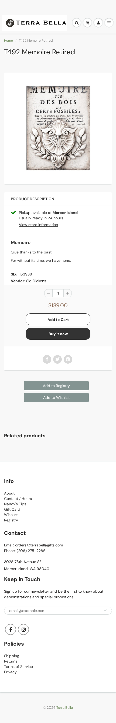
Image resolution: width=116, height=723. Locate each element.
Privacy (10, 672)
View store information (38, 224)
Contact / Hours (18, 498)
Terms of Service (18, 666)
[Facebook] (10, 629)
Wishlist (11, 514)
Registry (11, 520)
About (9, 493)
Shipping (11, 655)
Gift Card (12, 509)
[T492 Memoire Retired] (58, 127)
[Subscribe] (105, 610)
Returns (10, 661)
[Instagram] (23, 629)
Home (8, 40)
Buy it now (58, 333)
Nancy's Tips (15, 504)
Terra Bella (64, 707)
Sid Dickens (36, 280)
